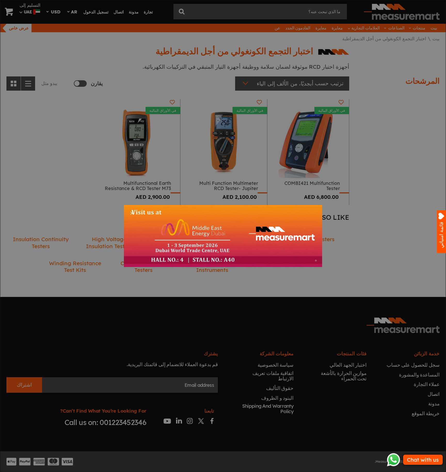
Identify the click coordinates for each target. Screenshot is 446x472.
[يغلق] (132, 213)
